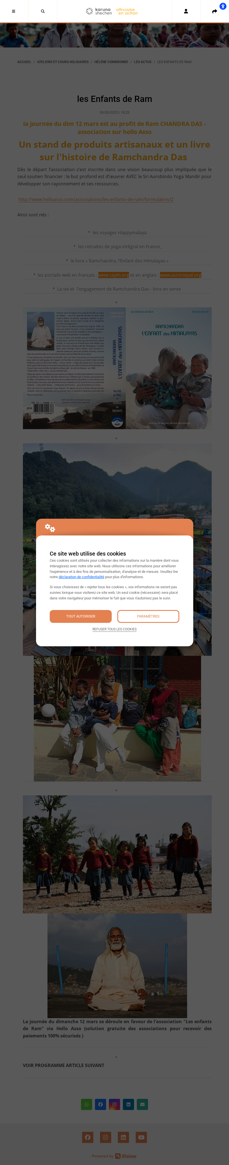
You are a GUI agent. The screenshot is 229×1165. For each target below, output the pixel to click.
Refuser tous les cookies (114, 629)
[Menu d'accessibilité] (223, 6)
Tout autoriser (80, 616)
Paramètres (148, 616)
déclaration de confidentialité (81, 577)
